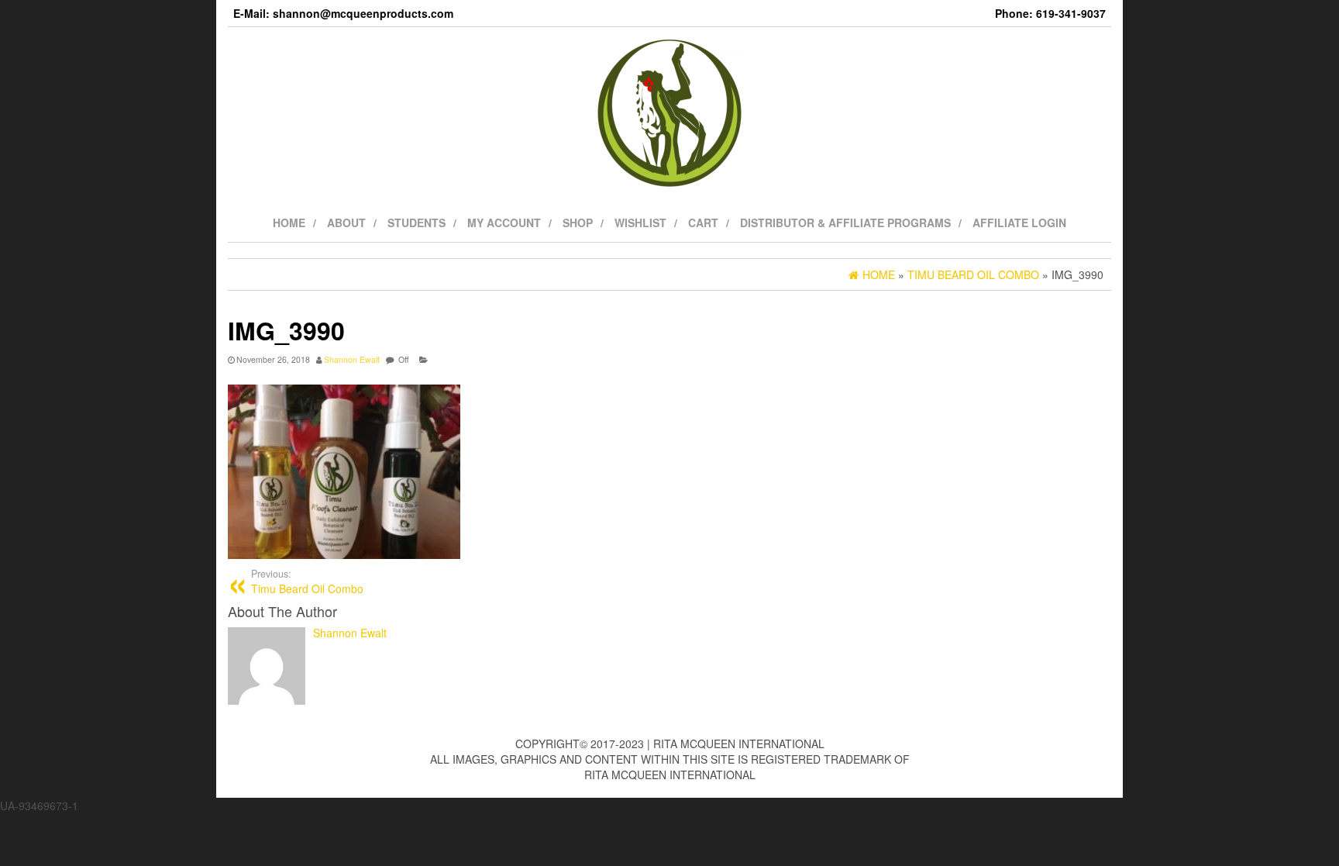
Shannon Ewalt (352, 359)
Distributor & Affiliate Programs (845, 222)
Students (416, 222)
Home (289, 222)
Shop (578, 222)
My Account (504, 222)
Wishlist (640, 222)
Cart (703, 222)
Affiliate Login (1019, 222)
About (346, 222)
